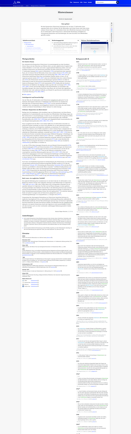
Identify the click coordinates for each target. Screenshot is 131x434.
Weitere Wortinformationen (90, 40)
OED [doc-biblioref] (23, 184)
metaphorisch (54, 100)
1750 (35, 91)
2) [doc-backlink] (22, 228)
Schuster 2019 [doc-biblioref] (33, 165)
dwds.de (49, 237)
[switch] (26, 94)
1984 (29, 148)
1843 (77, 143)
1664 (37, 71)
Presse (85, 2)
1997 (40, 150)
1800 (77, 118)
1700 (77, 73)
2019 (57, 152)
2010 (42, 119)
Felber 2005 (25, 245)
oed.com (44, 262)
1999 (69, 168)
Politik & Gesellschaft (65, 19)
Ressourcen (76, 2)
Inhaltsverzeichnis (29, 40)
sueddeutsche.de (29, 243)
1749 (63, 73)
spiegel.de (94, 371)
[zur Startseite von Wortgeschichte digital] (111, 23)
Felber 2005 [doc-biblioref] (57, 141)
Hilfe (81, 2)
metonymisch (33, 154)
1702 (52, 71)
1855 (65, 85)
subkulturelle (25, 142)
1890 (59, 74)
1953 (45, 103)
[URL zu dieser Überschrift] (36, 59)
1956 (49, 103)
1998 (42, 91)
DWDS (23, 236)
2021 (60, 152)
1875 (38, 78)
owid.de (53, 267)
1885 (56, 74)
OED (23, 257)
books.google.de (85, 70)
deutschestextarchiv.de (95, 81)
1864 (69, 85)
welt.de (58, 271)
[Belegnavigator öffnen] (88, 59)
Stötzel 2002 (25, 273)
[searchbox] (106, 2)
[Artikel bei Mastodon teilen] (111, 29)
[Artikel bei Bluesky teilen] (111, 31)
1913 (26, 79)
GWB (23, 249)
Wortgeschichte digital (111, 37)
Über (71, 2)
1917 (39, 83)
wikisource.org (95, 211)
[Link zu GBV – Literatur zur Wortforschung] (23, 286)
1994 (35, 147)
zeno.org (83, 202)
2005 (28, 137)
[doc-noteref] (53, 167)
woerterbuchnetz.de (27, 255)
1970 (65, 132)
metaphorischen (68, 202)
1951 (47, 121)
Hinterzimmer (34, 280)
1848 (35, 119)
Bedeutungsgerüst (58, 40)
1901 (53, 83)
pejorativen (41, 172)
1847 (77, 164)
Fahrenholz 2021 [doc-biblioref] (59, 165)
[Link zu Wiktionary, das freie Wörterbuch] (23, 284)
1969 (63, 74)
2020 (27, 173)
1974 (69, 145)
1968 (54, 132)
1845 (77, 153)
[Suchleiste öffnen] (111, 27)
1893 (66, 73)
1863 (41, 121)
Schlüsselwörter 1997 (27, 264)
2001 (42, 78)
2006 (27, 86)
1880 (44, 121)
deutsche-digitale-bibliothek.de (83, 150)
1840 (59, 79)
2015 (33, 148)
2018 (27, 170)
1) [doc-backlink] (22, 218)
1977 (53, 139)
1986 (36, 150)
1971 (51, 121)
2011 (51, 147)
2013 (53, 152)
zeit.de (93, 358)
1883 (77, 262)
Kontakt (90, 2)
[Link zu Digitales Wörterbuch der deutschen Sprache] (23, 280)
